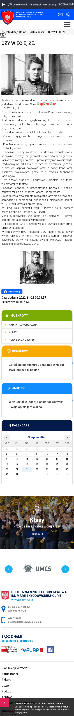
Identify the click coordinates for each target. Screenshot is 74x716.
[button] (3, 4)
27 (47, 469)
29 (67, 469)
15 (67, 459)
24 (17, 469)
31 (17, 474)
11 (27, 459)
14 (57, 459)
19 (37, 464)
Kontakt (6, 697)
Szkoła (6, 680)
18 (27, 464)
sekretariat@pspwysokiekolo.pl (61, 14)
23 (7, 469)
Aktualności (36, 32)
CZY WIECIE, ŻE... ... (57, 32)
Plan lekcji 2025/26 (21, 339)
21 (57, 464)
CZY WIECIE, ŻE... (19, 43)
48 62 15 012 (67, 14)
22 (67, 464)
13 (47, 459)
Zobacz (36, 534)
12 (37, 459)
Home (22, 32)
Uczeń (6, 685)
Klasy (13, 332)
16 (7, 464)
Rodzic (6, 691)
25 (27, 469)
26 (37, 469)
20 (47, 464)
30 (7, 474)
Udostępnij (14, 291)
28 (57, 469)
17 (17, 464)
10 (17, 459)
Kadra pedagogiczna (23, 324)
